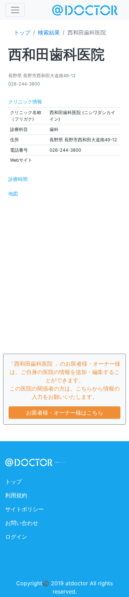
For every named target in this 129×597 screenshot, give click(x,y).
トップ (22, 32)
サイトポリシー (24, 509)
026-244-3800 (24, 84)
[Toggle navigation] (15, 10)
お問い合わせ (21, 522)
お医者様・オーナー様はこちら (64, 412)
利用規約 (16, 495)
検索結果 (49, 32)
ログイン (16, 536)
